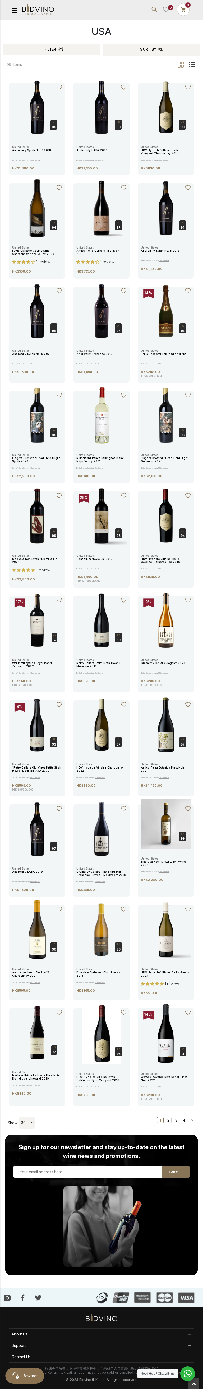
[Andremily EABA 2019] (37, 829)
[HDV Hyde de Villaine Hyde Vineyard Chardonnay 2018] (166, 107)
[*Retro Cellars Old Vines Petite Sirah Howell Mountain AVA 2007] (37, 724)
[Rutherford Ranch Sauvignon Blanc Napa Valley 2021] (101, 415)
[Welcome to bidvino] (38, 9)
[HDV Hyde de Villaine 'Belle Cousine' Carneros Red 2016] (166, 515)
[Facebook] (23, 1297)
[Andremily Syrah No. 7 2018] (37, 107)
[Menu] (15, 10)
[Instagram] (7, 1297)
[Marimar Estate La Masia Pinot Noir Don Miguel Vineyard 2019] (37, 1032)
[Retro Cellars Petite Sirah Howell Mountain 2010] (101, 620)
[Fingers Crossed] (37, 415)
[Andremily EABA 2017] (101, 107)
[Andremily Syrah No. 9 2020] (37, 310)
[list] (191, 64)
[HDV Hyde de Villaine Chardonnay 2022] (101, 724)
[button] (24, 262)
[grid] (181, 64)
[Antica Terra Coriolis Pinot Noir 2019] (101, 207)
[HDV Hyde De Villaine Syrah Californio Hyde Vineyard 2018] (101, 1033)
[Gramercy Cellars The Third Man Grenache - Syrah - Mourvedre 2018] (101, 829)
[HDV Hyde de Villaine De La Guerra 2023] (166, 929)
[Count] (183, 9)
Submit (175, 1172)
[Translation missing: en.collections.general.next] (192, 1120)
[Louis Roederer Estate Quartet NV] (166, 310)
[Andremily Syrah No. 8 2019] (166, 207)
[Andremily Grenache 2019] (101, 310)
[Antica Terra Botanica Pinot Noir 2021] (166, 724)
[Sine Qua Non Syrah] (37, 515)
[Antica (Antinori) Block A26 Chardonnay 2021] (37, 929)
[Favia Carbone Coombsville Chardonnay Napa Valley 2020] (37, 207)
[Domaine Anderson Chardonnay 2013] (101, 929)
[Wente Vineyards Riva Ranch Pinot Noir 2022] (166, 1033)
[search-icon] (154, 9)
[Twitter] (38, 1297)
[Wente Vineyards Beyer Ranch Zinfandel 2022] (37, 620)
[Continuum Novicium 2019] (101, 515)
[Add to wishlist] (59, 87)
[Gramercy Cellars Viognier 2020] (166, 620)
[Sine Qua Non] (166, 824)
